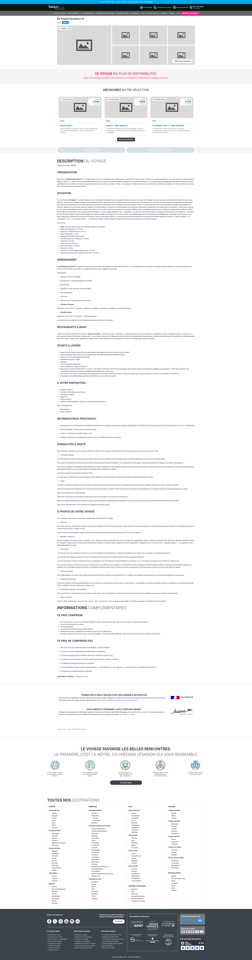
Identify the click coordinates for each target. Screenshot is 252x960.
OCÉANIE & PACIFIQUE (137, 886)
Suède (54, 870)
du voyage (81, 161)
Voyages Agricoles (54, 948)
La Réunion (175, 863)
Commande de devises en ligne (85, 945)
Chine (133, 854)
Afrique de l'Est (174, 836)
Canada (94, 813)
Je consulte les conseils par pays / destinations (120, 700)
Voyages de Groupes (54, 943)
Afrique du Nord (174, 810)
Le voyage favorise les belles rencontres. (126, 752)
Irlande (54, 858)
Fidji (132, 891)
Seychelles (175, 868)
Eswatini (174, 826)
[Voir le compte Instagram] (72, 921)
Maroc (173, 816)
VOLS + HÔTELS (153, 13)
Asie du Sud (133, 835)
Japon (133, 858)
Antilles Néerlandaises (99, 831)
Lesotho (174, 829)
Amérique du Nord (95, 810)
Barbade (94, 836)
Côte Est (95, 818)
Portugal (55, 827)
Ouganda (174, 842)
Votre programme (91, 150)
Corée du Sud (136, 856)
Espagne (55, 816)
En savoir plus (126, 783)
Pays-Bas (55, 865)
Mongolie (134, 861)
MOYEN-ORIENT (174, 873)
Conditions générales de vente (111, 935)
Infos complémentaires (161, 150)
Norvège (54, 863)
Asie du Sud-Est (134, 810)
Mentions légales (107, 945)
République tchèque (58, 843)
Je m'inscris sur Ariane (127, 714)
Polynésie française (138, 901)
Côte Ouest (96, 820)
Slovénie (55, 903)
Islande (54, 861)
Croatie (54, 894)
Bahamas (95, 833)
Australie (134, 889)
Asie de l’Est (133, 851)
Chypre (54, 813)
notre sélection (126, 90)
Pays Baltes (53, 873)
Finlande (55, 856)
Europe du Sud (54, 810)
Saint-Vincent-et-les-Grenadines (102, 874)
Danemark (55, 854)
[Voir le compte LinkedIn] (78, 921)
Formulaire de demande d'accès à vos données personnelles (113, 940)
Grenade (94, 848)
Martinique (95, 859)
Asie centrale (133, 866)
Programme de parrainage (83, 937)
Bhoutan (134, 838)
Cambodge (135, 816)
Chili (93, 889)
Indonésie (134, 818)
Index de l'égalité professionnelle (112, 943)
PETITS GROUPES (73, 13)
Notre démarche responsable (57, 939)
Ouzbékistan (135, 878)
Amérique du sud (95, 879)
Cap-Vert (174, 850)
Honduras (95, 855)
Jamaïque (95, 857)
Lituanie (54, 881)
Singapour (135, 827)
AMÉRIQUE (93, 807)
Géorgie (134, 871)
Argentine (95, 882)
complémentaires (91, 607)
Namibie (174, 831)
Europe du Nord (54, 848)
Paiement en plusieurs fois (83, 948)
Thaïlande (134, 830)
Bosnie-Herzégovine (58, 889)
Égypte (173, 813)
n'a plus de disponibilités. (126, 74)
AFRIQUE (171, 807)
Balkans (52, 884)
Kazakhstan (135, 874)
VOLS (143, 13)
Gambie (174, 852)
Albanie (54, 887)
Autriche (54, 836)
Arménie (134, 869)
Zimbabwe (175, 833)
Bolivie (94, 884)
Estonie (54, 876)
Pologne (54, 840)
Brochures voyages (81, 935)
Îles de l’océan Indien (176, 858)
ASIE (130, 807)
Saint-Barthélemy (97, 869)
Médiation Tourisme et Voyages (85, 943)
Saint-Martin (96, 871)
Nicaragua (95, 862)
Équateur (95, 894)
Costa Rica (95, 838)
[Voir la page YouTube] (66, 921)
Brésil (93, 887)
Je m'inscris (119, 921)
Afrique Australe (174, 821)
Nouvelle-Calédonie (138, 896)
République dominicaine (100, 867)
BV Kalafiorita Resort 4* (71, 18)
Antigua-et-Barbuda (98, 829)
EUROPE (52, 807)
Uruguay (94, 898)
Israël (173, 881)
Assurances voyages (81, 939)
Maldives (134, 843)
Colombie (95, 891)
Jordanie (174, 883)
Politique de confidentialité (110, 937)
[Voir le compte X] (55, 921)
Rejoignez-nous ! (53, 950)
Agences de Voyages (55, 941)
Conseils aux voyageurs (82, 941)
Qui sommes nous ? (54, 935)
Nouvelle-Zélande (137, 899)
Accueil (59, 729)
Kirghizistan (135, 876)
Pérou (94, 896)
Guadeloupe (96, 850)
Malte (54, 825)
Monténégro (56, 896)
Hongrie (54, 838)
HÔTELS (163, 13)
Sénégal (174, 855)
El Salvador (95, 845)
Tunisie (173, 818)
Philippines (135, 825)
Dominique (95, 843)
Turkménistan (136, 881)
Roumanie (55, 898)
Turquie (173, 890)
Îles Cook (134, 894)
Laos (133, 820)
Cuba (93, 840)
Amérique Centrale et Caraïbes (100, 826)
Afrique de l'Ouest (175, 847)
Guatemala (95, 852)
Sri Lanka (134, 848)
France (54, 818)
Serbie (54, 901)
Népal (133, 845)
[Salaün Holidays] (57, 7)
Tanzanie (174, 844)
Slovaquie (55, 845)
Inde (132, 840)
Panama (94, 864)
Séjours (65, 729)
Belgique (55, 851)
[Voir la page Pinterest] (60, 921)
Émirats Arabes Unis (178, 878)
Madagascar (175, 865)
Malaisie (134, 823)
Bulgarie (54, 891)
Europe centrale (54, 830)
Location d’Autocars (54, 945)
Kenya (173, 839)
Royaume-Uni (56, 868)
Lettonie (54, 878)
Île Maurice (175, 861)
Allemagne (55, 833)
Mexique (94, 823)
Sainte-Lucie (96, 876)
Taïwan (134, 863)
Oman (173, 886)
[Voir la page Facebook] (49, 921)
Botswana (174, 824)
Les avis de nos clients (55, 937)
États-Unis (95, 816)
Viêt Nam (134, 832)
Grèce (54, 820)
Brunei (133, 813)
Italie (69, 729)
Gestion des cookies (108, 948)
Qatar (173, 888)
